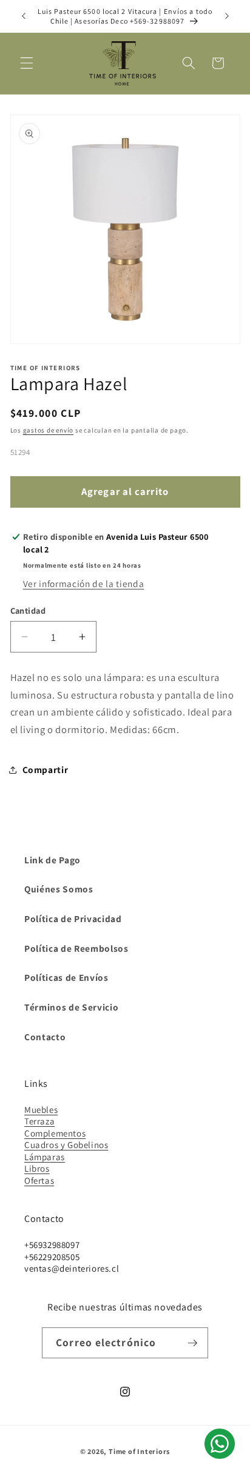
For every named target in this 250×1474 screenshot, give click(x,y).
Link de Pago (52, 860)
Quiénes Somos (58, 889)
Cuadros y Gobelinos (66, 1144)
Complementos (55, 1133)
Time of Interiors (139, 1451)
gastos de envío (48, 430)
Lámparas (44, 1157)
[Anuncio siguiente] (227, 16)
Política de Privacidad (73, 918)
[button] (26, 63)
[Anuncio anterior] (23, 16)
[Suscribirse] (192, 1343)
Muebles (41, 1109)
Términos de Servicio (71, 1007)
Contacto (45, 1037)
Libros (37, 1168)
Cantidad (28, 610)
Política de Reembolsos (76, 948)
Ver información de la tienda (83, 583)
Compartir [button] (45, 769)
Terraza (39, 1121)
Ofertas (39, 1180)
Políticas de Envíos (66, 977)
